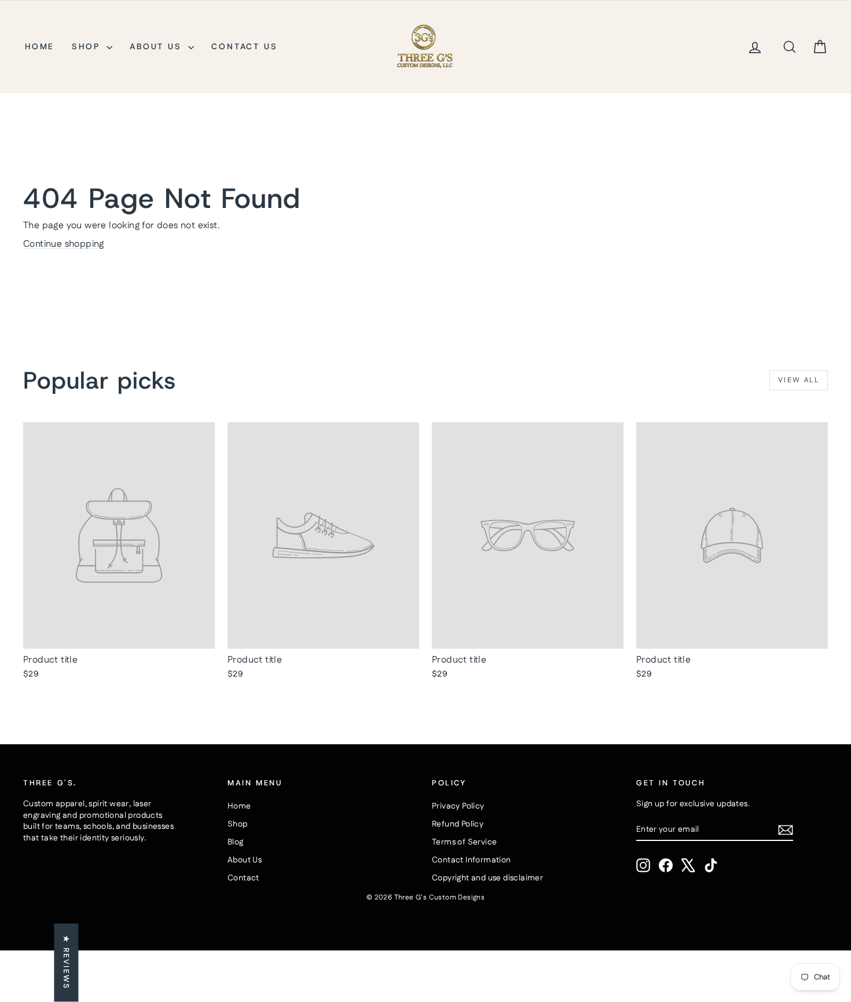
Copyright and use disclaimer (487, 878)
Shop (88, 46)
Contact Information (471, 860)
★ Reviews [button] (66, 963)
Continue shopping (63, 244)
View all (798, 380)
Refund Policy (457, 824)
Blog (236, 842)
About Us (157, 46)
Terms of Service (464, 842)
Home (39, 46)
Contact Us (244, 46)
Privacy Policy (458, 806)
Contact (243, 878)
